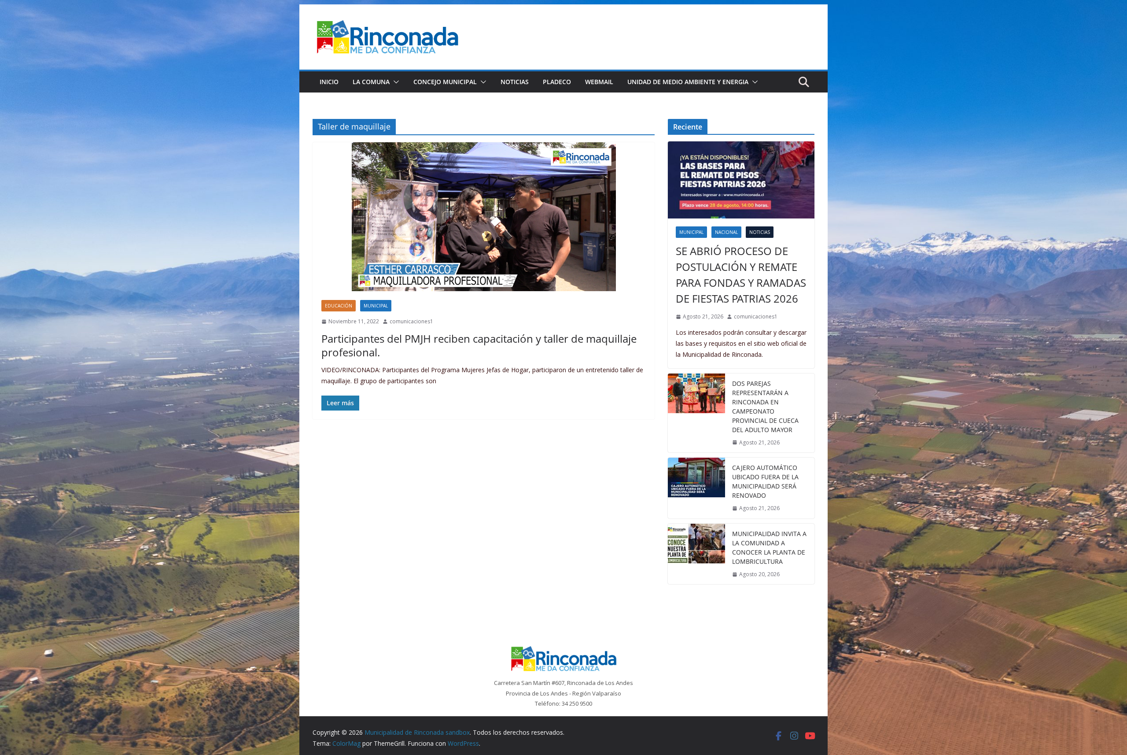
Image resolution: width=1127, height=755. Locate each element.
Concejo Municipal (445, 82)
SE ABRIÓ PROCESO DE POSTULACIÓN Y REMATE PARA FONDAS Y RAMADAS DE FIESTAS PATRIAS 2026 (741, 275)
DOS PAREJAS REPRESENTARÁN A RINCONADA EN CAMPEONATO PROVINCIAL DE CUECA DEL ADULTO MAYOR (765, 406)
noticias (759, 232)
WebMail (599, 82)
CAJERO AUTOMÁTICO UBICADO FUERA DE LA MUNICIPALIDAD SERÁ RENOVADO (765, 481)
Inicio (329, 82)
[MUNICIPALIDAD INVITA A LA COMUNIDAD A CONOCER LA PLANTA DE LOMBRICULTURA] (696, 554)
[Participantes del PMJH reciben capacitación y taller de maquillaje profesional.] (484, 216)
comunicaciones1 (411, 321)
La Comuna (371, 82)
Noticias (515, 82)
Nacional (726, 232)
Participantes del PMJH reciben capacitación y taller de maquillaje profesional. (479, 345)
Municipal (376, 306)
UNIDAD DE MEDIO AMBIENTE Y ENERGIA (687, 82)
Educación (338, 306)
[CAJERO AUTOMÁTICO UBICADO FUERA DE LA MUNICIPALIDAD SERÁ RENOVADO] (696, 488)
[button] (394, 82)
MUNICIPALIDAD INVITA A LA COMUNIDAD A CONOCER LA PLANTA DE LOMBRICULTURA (769, 547)
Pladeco (557, 82)
